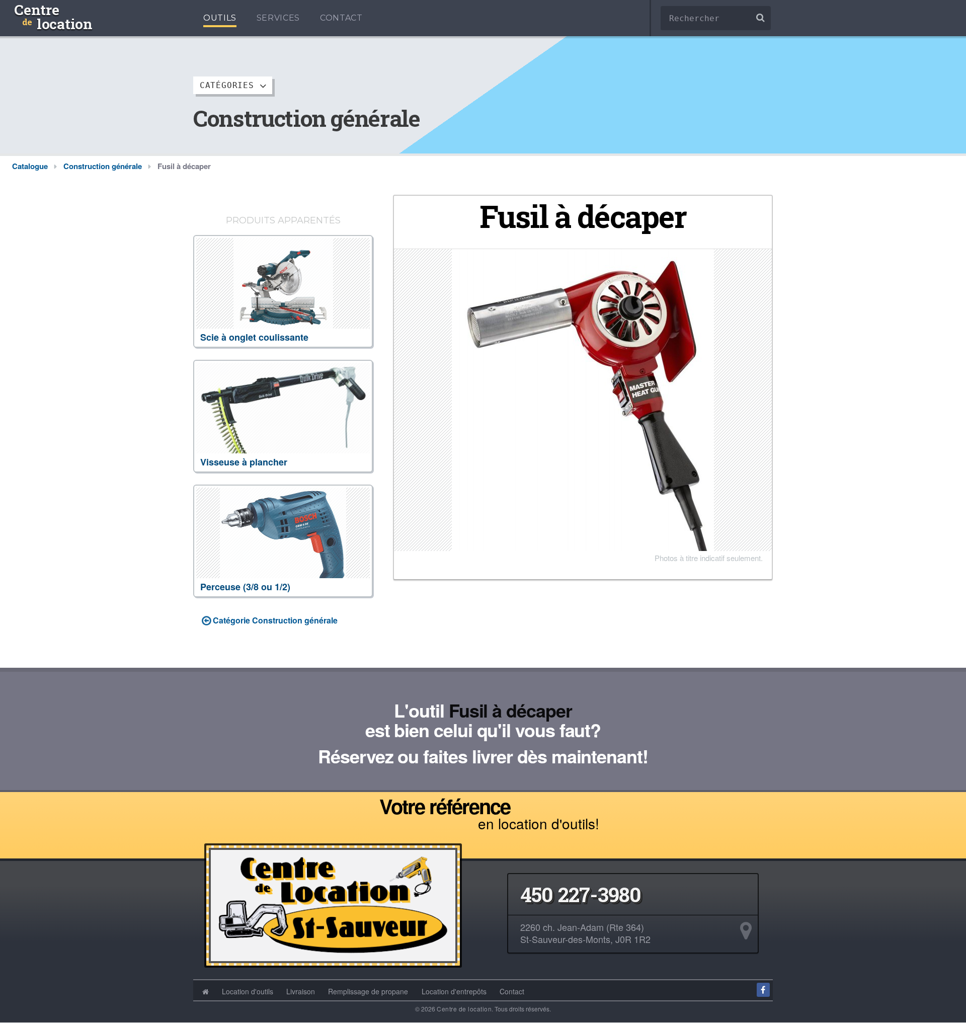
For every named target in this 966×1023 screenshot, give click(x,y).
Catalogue (30, 166)
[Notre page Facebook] (763, 990)
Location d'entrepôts (454, 991)
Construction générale (102, 166)
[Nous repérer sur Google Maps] (746, 931)
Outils (219, 18)
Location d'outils (247, 991)
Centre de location (464, 1008)
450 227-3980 (580, 895)
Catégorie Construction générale (274, 620)
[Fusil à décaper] (583, 398)
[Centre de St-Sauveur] (333, 903)
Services (278, 18)
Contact (341, 18)
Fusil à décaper (510, 710)
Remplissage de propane (368, 991)
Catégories (230, 85)
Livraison (300, 991)
